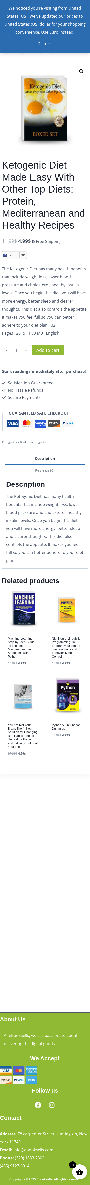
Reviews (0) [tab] (45, 470)
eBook (22, 442)
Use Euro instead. (57, 32)
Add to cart (48, 350)
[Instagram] (52, 1105)
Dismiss (45, 43)
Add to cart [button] (64, 750)
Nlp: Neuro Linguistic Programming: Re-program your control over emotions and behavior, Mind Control (66, 647)
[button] (81, 71)
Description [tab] (45, 458)
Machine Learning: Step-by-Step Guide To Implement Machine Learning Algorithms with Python (21, 647)
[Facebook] (38, 1105)
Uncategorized (38, 442)
